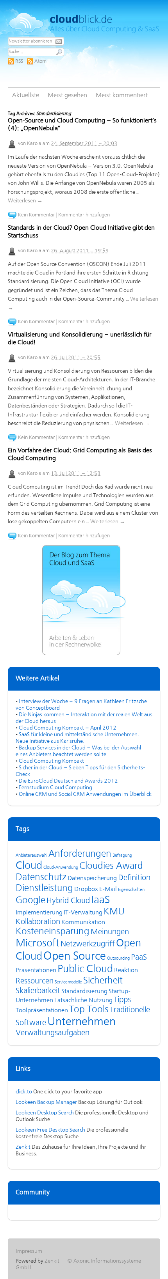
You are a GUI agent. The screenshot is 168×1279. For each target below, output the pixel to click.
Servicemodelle (68, 982)
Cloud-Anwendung (60, 868)
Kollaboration (38, 922)
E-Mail (108, 889)
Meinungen (110, 932)
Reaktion (126, 970)
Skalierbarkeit (38, 991)
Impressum (29, 1251)
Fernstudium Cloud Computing (55, 787)
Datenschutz (41, 877)
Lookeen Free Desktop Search (50, 1130)
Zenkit (23, 1147)
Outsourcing (118, 958)
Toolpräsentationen (42, 1011)
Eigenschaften (131, 890)
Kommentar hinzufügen (84, 215)
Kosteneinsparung (52, 931)
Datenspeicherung (92, 878)
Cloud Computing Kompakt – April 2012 (67, 728)
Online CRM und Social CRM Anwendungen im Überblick (85, 794)
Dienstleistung (44, 888)
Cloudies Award (111, 866)
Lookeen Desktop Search (45, 1113)
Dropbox (86, 889)
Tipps (122, 1000)
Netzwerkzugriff (88, 944)
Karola (34, 143)
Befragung (122, 855)
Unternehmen (81, 1022)
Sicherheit (103, 980)
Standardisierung (84, 991)
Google (30, 900)
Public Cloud (85, 969)
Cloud (29, 866)
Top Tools (89, 1009)
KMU (114, 911)
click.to (24, 1092)
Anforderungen (79, 854)
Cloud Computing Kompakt (51, 761)
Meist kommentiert (122, 95)
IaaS (100, 900)
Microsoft (37, 944)
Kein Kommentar (36, 215)
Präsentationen (36, 970)
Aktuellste (25, 95)
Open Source (74, 956)
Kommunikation (83, 922)
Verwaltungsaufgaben (52, 1033)
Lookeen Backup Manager (46, 1102)
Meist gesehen (67, 95)
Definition (134, 878)
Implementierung (39, 913)
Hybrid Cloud (68, 901)
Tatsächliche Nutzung (83, 1000)
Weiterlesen (25, 201)
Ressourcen (35, 981)
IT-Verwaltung (83, 913)
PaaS (139, 957)
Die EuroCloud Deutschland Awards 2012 (68, 781)
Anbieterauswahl (31, 855)
